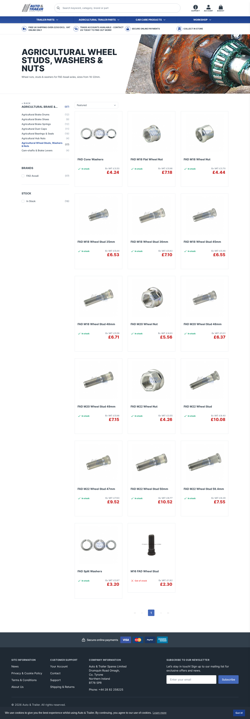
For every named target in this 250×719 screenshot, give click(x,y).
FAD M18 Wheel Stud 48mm (96, 324)
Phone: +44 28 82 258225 (106, 689)
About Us (17, 687)
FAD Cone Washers (90, 159)
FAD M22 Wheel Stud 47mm (96, 489)
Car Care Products (149, 19)
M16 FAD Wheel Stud (145, 571)
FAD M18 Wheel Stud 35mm (96, 241)
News (15, 666)
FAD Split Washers (90, 571)
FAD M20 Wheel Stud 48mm (203, 324)
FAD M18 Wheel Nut (197, 159)
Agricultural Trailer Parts (97, 19)
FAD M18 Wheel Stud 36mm (149, 241)
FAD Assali (47, 175)
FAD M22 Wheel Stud (198, 406)
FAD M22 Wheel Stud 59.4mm (204, 489)
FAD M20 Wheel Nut (144, 324)
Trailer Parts (45, 19)
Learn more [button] (159, 712)
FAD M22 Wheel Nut (144, 406)
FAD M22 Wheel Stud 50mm (149, 489)
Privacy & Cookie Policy (26, 673)
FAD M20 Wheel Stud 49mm (96, 406)
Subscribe (228, 679)
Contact (55, 673)
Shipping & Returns (62, 687)
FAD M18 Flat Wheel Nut (147, 159)
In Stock (47, 201)
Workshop (200, 19)
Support (55, 680)
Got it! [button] (239, 713)
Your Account (59, 666)
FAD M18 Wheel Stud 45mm (202, 241)
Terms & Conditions (24, 680)
